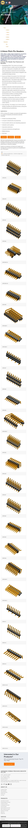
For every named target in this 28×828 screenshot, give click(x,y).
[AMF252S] (13, 505)
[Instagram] (11, 784)
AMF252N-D (4, 579)
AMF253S (4, 452)
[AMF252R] (13, 526)
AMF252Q (4, 558)
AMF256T (4, 220)
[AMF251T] (13, 611)
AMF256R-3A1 (5, 262)
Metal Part (2, 812)
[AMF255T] (13, 357)
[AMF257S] (13, 167)
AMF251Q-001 (5, 685)
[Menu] (26, 2)
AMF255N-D (4, 431)
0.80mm (7, 30)
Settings (23, 825)
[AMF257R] (13, 188)
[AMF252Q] (13, 547)
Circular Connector (4, 803)
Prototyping (3, 819)
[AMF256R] (13, 294)
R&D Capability (3, 790)
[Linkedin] (6, 784)
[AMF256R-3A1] (13, 252)
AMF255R (4, 410)
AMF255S (4, 389)
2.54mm (7, 39)
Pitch (5, 27)
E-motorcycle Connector (5, 805)
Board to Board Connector (5, 807)
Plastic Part (3, 813)
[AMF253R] (13, 463)
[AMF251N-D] (13, 695)
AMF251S (4, 642)
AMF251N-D (4, 706)
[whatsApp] (2, 784)
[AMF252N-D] (13, 569)
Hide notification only (15, 825)
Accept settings (6, 825)
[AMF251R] (13, 653)
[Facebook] (4, 784)
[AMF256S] (13, 230)
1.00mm (7, 32)
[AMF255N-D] (13, 421)
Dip (6, 44)
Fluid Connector (4, 806)
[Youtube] (9, 784)
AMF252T (4, 494)
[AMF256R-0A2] (13, 273)
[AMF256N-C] (13, 336)
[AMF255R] (13, 399)
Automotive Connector (5, 800)
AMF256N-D (4, 325)
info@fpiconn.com (6, 777)
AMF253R (4, 473)
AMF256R (4, 304)
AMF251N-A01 (5, 748)
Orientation (6, 42)
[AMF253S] (13, 442)
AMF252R (4, 537)
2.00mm (7, 37)
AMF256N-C (4, 346)
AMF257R (4, 199)
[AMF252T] (13, 484)
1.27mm (7, 34)
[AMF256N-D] (13, 315)
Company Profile (4, 789)
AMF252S (4, 516)
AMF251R (4, 663)
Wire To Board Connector (5, 809)
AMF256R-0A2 (5, 283)
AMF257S (4, 177)
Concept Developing (4, 820)
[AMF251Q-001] (13, 674)
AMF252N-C (4, 600)
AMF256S (4, 241)
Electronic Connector (4, 810)
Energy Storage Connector (5, 802)
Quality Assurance (4, 792)
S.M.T (7, 46)
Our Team (2, 795)
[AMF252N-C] (13, 590)
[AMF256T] (13, 209)
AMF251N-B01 (5, 727)
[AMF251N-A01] (13, 738)
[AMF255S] (13, 378)
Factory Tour (3, 793)
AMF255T (4, 368)
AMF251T (4, 621)
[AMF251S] (13, 632)
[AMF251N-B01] (13, 716)
